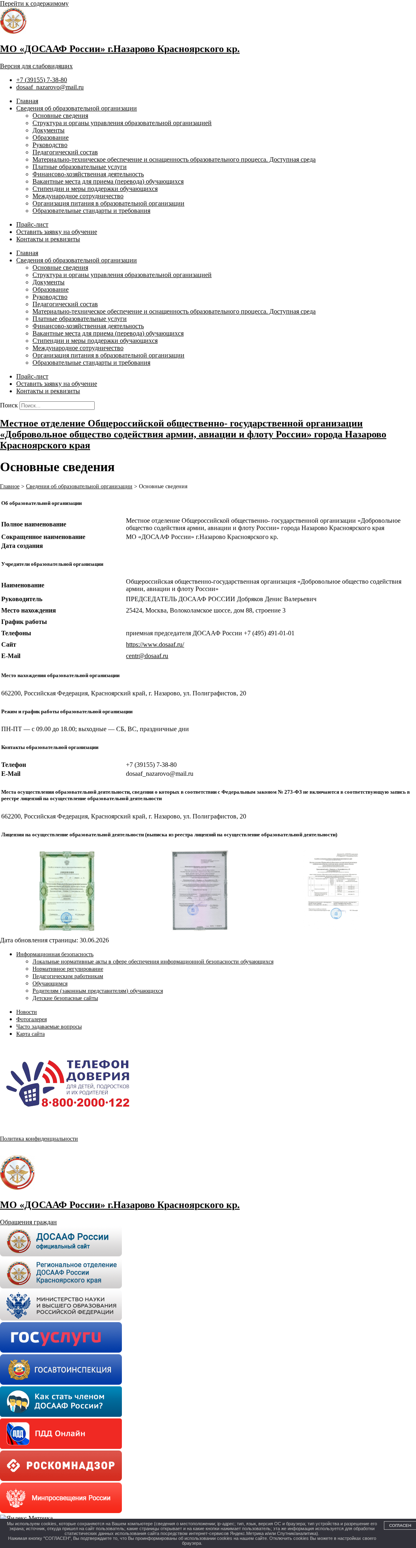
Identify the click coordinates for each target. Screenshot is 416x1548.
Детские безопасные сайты (65, 998)
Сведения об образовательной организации (76, 108)
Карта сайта (30, 1034)
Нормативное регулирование (67, 969)
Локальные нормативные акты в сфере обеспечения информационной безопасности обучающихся (152, 962)
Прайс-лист (32, 224)
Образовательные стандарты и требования (91, 210)
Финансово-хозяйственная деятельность (88, 174)
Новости (26, 1012)
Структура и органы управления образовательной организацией (122, 122)
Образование (50, 137)
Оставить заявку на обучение (56, 231)
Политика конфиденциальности (39, 1139)
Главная (27, 100)
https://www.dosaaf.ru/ (155, 644)
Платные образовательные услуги (79, 166)
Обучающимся (49, 984)
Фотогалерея (31, 1019)
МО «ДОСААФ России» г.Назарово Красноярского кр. (120, 48)
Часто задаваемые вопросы (49, 1027)
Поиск (9, 405)
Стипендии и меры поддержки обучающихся (95, 188)
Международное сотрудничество (78, 196)
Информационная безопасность (54, 954)
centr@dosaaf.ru (147, 655)
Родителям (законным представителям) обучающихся (97, 991)
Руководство (49, 144)
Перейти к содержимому (34, 3)
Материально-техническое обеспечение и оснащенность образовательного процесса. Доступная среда (174, 159)
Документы (48, 130)
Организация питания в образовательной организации (108, 203)
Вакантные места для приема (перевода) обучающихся (108, 181)
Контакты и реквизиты (48, 239)
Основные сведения (60, 115)
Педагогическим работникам (67, 976)
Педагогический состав (65, 152)
